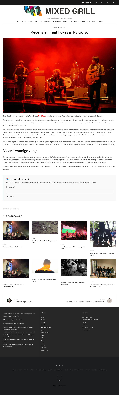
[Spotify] (107, 2)
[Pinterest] (102, 2)
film (70, 21)
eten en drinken (45, 21)
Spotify (19, 320)
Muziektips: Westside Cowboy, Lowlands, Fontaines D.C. (19, 332)
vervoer (100, 21)
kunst (17, 21)
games (83, 21)
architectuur (57, 21)
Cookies (84, 324)
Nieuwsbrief (86, 330)
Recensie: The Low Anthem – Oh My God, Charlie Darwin (85, 301)
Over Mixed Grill (87, 317)
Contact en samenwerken (90, 319)
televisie (43, 348)
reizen (36, 21)
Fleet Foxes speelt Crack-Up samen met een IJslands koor (102, 285)
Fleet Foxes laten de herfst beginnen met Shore (44, 241)
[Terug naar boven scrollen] (59, 378)
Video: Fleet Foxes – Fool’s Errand (13, 247)
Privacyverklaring (87, 327)
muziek (24, 21)
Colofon (84, 322)
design (30, 21)
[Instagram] (96, 2)
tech (88, 21)
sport (94, 21)
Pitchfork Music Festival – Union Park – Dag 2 (102, 254)
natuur (43, 345)
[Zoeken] (113, 2)
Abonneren (10, 196)
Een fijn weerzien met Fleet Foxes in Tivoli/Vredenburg (14, 285)
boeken (76, 21)
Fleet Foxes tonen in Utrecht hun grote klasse (72, 247)
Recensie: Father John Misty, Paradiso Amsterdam (72, 283)
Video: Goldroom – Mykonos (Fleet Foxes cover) (44, 280)
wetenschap (44, 350)
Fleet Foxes (42, 116)
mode (65, 21)
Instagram (13, 320)
